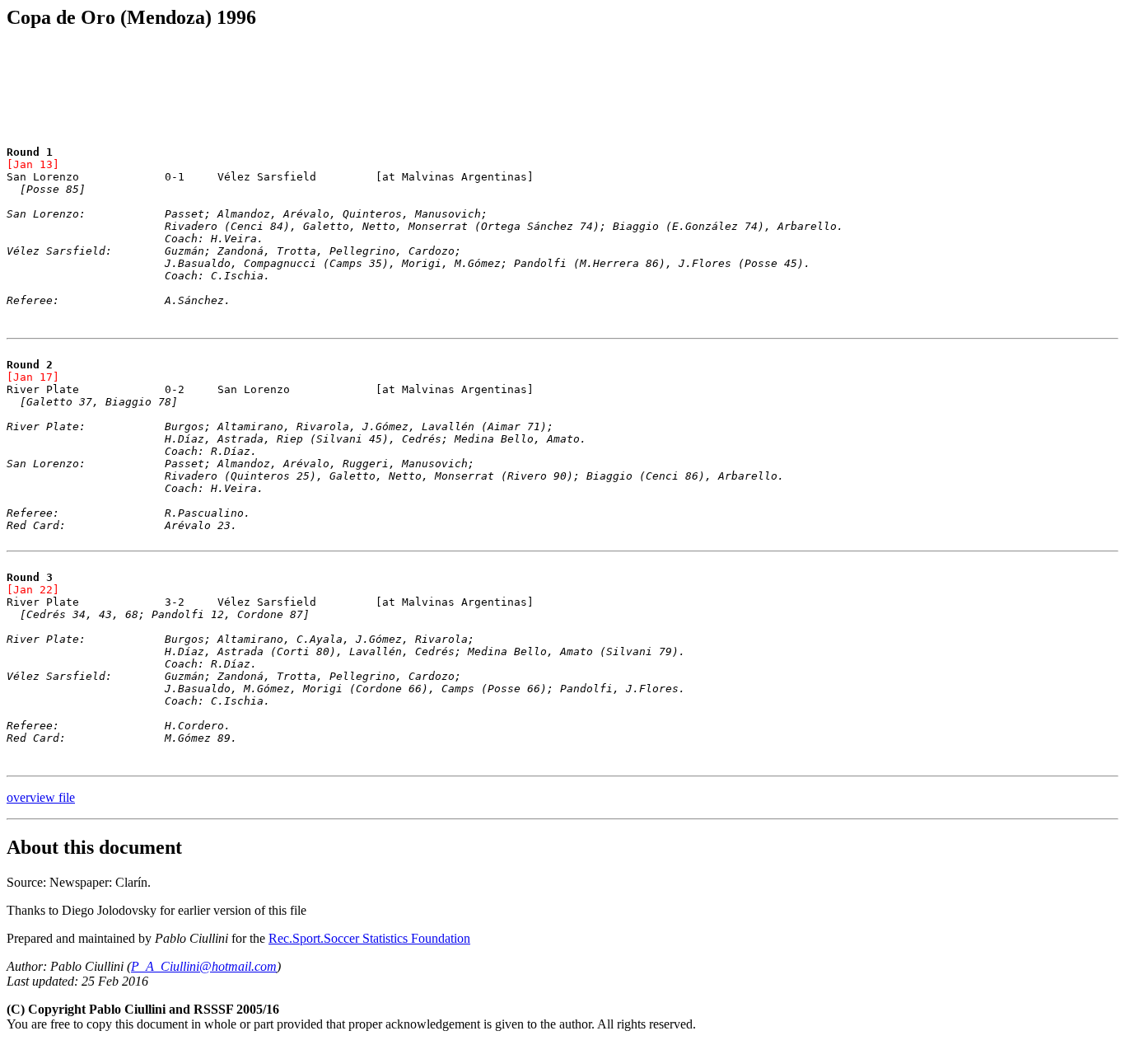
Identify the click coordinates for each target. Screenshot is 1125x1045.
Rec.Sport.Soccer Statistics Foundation (369, 938)
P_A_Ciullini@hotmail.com (204, 966)
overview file (41, 797)
